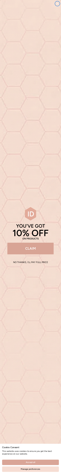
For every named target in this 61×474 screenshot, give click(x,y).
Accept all (30, 462)
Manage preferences (30, 469)
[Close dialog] (57, 3)
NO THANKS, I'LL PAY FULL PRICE (30, 262)
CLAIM (30, 248)
